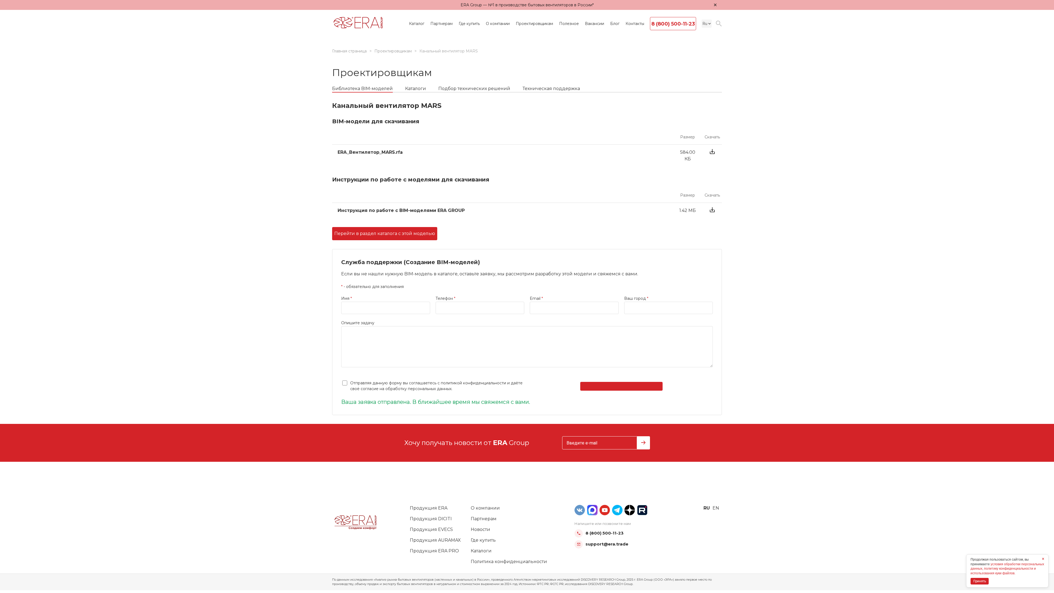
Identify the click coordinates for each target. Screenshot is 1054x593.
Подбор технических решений (474, 88)
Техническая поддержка (551, 88)
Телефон (445, 298)
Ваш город (636, 298)
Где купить (469, 24)
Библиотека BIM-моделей (362, 88)
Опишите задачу (357, 322)
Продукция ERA (428, 508)
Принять (979, 581)
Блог (614, 24)
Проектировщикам (534, 24)
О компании (498, 24)
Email (536, 298)
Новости (480, 529)
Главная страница (349, 51)
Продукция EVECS (431, 529)
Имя (346, 298)
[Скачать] (712, 155)
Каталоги (415, 88)
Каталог (416, 24)
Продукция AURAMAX (435, 540)
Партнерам (441, 24)
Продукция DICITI (431, 518)
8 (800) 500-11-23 (673, 24)
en (716, 508)
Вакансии (594, 24)
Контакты (635, 24)
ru (706, 508)
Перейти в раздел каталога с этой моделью (384, 233)
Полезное (569, 24)
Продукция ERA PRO (434, 550)
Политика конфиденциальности (509, 561)
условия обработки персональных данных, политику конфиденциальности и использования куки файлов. (1007, 568)
